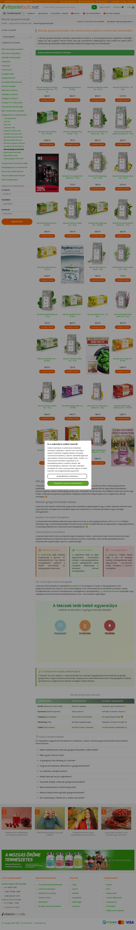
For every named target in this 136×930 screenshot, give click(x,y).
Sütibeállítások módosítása (67, 476)
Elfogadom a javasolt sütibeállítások (68, 483)
